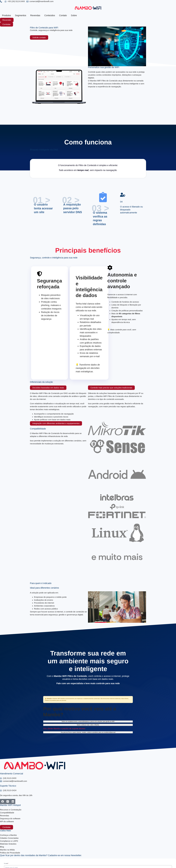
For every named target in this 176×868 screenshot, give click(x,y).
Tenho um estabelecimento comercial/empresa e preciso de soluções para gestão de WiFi (88, 721)
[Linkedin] (12, 801)
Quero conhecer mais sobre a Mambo (88, 725)
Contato (63, 15)
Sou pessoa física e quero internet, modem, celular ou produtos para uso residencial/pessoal (88, 732)
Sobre (74, 15)
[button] (48, 387)
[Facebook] (2, 801)
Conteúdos (49, 15)
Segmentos (20, 15)
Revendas (35, 15)
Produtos (6, 15)
